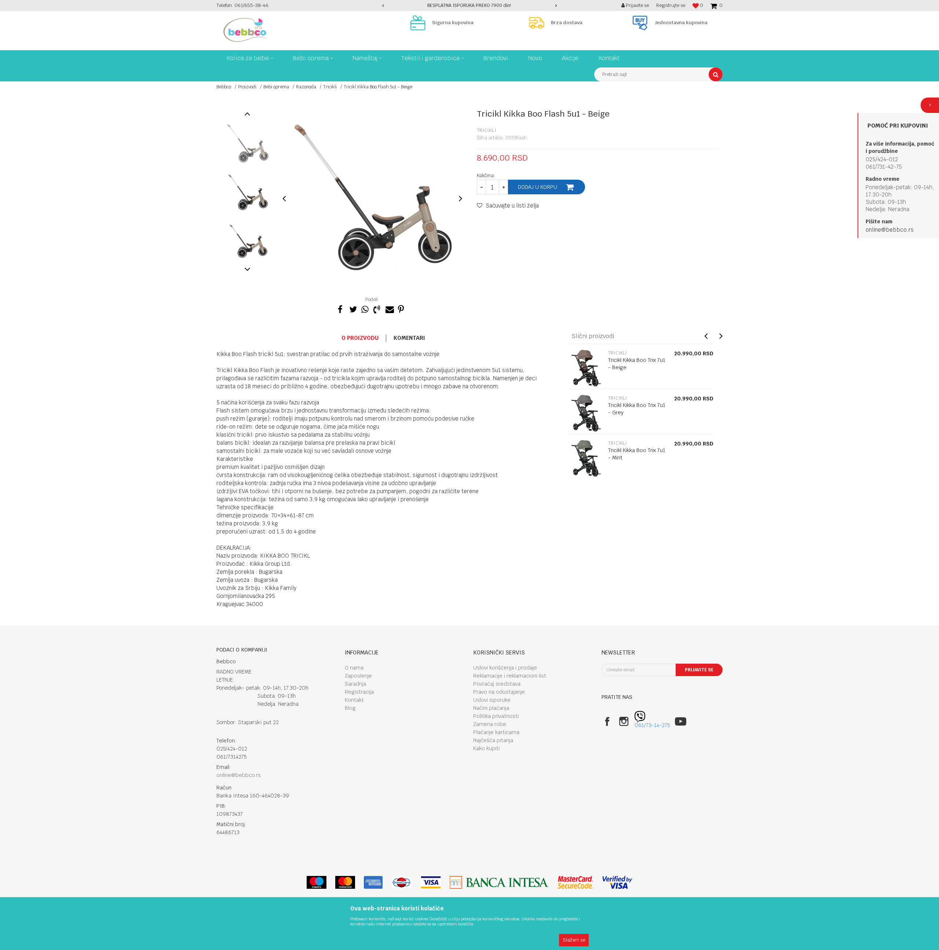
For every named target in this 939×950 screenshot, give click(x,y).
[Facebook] (340, 308)
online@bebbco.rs (890, 229)
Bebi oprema (276, 87)
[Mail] (389, 308)
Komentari (409, 337)
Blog (350, 708)
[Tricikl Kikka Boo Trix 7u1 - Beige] (586, 368)
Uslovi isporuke (492, 700)
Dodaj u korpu (537, 187)
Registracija (359, 692)
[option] (470, 5)
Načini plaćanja (491, 708)
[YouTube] (680, 721)
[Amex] (373, 882)
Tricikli (330, 87)
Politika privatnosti (496, 716)
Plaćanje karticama (496, 732)
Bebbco (223, 87)
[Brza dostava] (538, 23)
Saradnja (355, 684)
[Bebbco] (244, 30)
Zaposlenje (358, 676)
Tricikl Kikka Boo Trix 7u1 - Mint (636, 454)
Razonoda (306, 87)
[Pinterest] (401, 308)
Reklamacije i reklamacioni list (509, 676)
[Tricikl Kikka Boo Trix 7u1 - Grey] (586, 413)
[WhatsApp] (364, 308)
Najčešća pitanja (493, 740)
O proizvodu (360, 337)
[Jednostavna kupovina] (642, 23)
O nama (354, 668)
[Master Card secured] (575, 882)
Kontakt (354, 700)
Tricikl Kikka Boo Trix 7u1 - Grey (636, 409)
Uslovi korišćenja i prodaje (505, 668)
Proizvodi (247, 87)
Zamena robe (489, 724)
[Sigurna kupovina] (420, 23)
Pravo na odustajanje (499, 692)
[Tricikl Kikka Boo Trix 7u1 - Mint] (586, 458)
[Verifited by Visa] (617, 882)
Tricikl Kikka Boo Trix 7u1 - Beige (636, 364)
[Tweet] (352, 308)
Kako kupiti (486, 748)
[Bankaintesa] (499, 882)
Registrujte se (670, 5)
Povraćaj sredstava (496, 684)
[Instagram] (623, 721)
